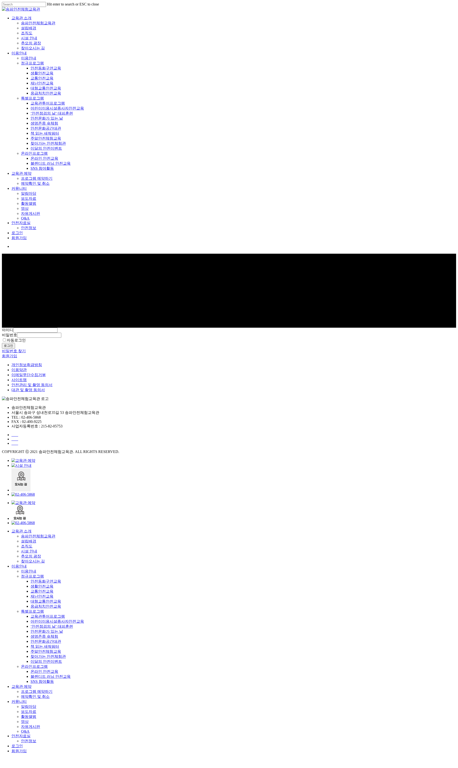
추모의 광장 (31, 43)
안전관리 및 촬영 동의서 (31, 385)
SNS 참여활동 (42, 168)
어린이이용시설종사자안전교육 (57, 108)
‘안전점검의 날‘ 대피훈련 (52, 113)
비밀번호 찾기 (14, 351)
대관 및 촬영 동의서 (28, 390)
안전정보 (28, 228)
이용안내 (19, 53)
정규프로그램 (32, 63)
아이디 (7, 330)
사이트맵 (19, 380)
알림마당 (28, 193)
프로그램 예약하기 (36, 178)
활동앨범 (28, 203)
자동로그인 (16, 340)
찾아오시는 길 (33, 48)
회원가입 (19, 238)
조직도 (26, 33)
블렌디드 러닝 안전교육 (51, 163)
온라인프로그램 (34, 153)
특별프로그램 (32, 98)
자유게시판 (30, 213)
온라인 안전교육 (44, 158)
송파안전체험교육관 (38, 23)
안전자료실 (21, 223)
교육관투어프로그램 (48, 103)
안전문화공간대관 (46, 128)
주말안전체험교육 (46, 138)
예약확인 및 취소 (35, 183)
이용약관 (19, 370)
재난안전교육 (42, 83)
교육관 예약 (21, 173)
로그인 (17, 233)
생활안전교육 (42, 73)
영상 (25, 208)
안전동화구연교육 (46, 68)
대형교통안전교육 (46, 88)
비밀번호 (9, 335)
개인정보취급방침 (26, 365)
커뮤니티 (19, 188)
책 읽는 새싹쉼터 (45, 133)
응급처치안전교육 (46, 93)
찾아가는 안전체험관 (48, 143)
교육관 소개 (21, 18)
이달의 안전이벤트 (46, 148)
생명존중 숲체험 (44, 123)
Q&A (25, 218)
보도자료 (28, 198)
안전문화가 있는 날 (47, 118)
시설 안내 (29, 38)
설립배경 (28, 28)
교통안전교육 (42, 78)
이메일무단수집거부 (28, 375)
